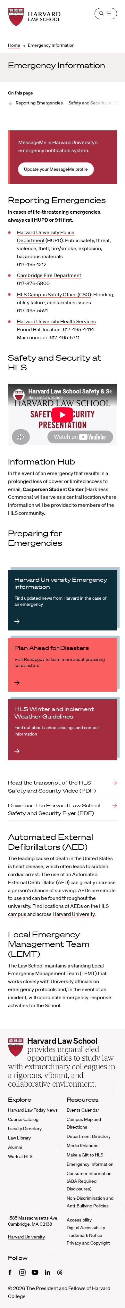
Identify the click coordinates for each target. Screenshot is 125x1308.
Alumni (15, 1147)
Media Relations (82, 1145)
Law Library (19, 1138)
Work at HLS (20, 1156)
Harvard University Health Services (56, 321)
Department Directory (89, 1136)
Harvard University (74, 914)
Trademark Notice (84, 1235)
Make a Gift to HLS (85, 1155)
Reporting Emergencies (39, 103)
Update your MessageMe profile (56, 169)
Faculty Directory (25, 1128)
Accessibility (79, 1220)
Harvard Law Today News (33, 1110)
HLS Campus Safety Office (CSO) (54, 294)
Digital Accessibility (86, 1227)
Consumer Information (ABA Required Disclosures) (89, 1181)
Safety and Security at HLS (95, 103)
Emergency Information (90, 1164)
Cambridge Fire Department (49, 275)
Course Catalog (23, 1119)
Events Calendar (83, 1110)
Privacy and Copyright (88, 1243)
